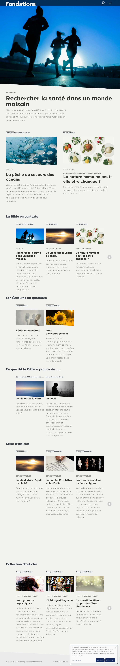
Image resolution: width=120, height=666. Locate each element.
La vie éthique (69, 133)
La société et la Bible (54, 377)
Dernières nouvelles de (18, 133)
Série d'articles (18, 444)
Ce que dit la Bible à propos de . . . (33, 369)
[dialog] (94, 654)
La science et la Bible (24, 224)
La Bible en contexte (22, 216)
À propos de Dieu (53, 306)
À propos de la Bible (54, 452)
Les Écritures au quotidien (26, 298)
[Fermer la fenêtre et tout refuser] (116, 646)
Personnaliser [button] (77, 660)
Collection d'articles (21, 564)
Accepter (110, 660)
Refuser (100, 660)
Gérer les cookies (60, 662)
